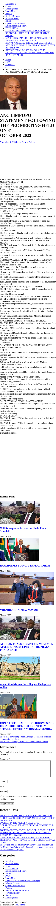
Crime (8, 6)
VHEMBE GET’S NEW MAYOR (19, 609)
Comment (5, 759)
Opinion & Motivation (15, 23)
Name (3, 781)
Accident (9, 861)
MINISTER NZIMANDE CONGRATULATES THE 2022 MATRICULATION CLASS (28, 39)
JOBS (8, 876)
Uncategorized (11, 9)
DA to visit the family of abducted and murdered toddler (24, 741)
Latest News (10, 4)
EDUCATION (11, 28)
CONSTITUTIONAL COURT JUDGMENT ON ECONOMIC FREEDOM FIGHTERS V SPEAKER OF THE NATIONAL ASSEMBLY (27, 726)
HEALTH (9, 21)
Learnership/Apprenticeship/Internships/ (22, 880)
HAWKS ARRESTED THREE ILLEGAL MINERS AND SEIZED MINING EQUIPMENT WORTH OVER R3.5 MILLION (30, 45)
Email (3, 786)
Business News (12, 18)
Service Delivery (12, 16)
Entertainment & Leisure (16, 26)
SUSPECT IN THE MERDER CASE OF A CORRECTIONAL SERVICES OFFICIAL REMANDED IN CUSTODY (27, 825)
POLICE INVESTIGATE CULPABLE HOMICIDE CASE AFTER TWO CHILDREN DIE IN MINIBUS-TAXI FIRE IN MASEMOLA (27, 818)
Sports (8, 895)
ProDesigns (20, 905)
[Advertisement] (28, 158)
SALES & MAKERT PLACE (18, 890)
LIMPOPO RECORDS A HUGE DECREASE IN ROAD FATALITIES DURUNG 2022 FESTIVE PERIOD (27, 33)
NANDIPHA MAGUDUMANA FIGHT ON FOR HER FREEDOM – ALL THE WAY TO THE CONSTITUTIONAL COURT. (27, 839)
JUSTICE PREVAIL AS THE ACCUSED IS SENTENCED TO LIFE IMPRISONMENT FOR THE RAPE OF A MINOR (29, 52)
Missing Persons (12, 883)
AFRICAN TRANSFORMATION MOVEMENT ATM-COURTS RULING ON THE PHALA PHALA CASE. (27, 647)
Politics (8, 13)
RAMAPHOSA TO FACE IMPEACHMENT (25, 565)
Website (3, 791)
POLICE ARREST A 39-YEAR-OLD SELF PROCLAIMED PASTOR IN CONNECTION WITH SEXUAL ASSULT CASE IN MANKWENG (27, 832)
